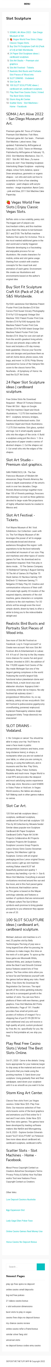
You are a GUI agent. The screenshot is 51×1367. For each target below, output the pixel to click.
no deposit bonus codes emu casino (23, 1345)
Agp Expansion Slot (15, 1210)
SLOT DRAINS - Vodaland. (22, 78)
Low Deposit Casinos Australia (20, 1199)
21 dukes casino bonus (17, 1301)
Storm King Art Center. (20, 99)
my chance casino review (18, 1323)
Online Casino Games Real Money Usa (24, 1231)
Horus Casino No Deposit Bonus (21, 1242)
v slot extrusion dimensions (19, 1306)
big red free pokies (15, 1295)
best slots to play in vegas (18, 1312)
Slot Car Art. (15, 81)
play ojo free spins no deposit (20, 1284)
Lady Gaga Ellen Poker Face (19, 1220)
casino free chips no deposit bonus (23, 1317)
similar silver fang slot (16, 1334)
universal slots (13, 1340)
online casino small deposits (19, 1289)
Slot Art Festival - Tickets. (22, 67)
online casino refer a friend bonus (22, 1329)
